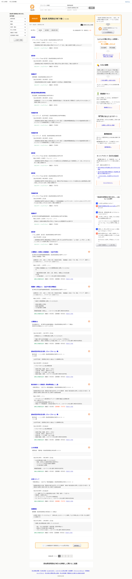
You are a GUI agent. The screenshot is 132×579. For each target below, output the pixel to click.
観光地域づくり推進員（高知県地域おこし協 (44, 384)
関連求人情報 (69, 279)
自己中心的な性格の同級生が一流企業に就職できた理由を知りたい (109, 172)
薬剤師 (33, 37)
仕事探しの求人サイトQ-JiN (32, 7)
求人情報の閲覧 (35, 570)
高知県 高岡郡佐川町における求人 (107, 206)
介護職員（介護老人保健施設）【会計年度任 (44, 252)
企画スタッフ (35, 479)
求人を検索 (4, 1)
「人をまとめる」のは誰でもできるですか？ (108, 176)
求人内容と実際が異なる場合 (52, 573)
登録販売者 (34, 113)
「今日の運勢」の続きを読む (108, 80)
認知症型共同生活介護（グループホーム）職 (44, 351)
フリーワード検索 (45, 5)
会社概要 (70, 570)
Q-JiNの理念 (43, 570)
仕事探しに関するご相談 (108, 125)
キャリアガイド (40, 573)
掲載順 (40, 30)
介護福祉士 (34, 321)
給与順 (47, 30)
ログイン (127, 1)
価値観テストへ (108, 107)
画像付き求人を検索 (88, 24)
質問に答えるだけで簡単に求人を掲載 (108, 55)
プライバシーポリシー (79, 570)
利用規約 (87, 570)
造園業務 (34, 509)
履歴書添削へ (108, 147)
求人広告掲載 (13, 1)
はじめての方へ (51, 570)
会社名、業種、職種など (46, 10)
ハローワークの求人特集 (61, 570)
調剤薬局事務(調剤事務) (38, 92)
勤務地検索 (70, 5)
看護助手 (34, 74)
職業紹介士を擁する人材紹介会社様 (76, 573)
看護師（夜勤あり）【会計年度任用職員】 (44, 286)
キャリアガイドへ (108, 182)
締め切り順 (54, 30)
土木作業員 (34, 447)
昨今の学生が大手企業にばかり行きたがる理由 (109, 168)
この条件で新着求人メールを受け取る (106, 245)
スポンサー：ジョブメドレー (41, 48)
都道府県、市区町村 (72, 10)
